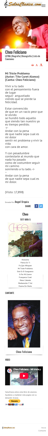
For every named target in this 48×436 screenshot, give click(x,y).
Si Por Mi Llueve (25, 274)
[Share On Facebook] (36, 206)
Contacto (42, 431)
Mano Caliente (25, 280)
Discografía (27, 56)
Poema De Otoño (25, 286)
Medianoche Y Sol (25, 283)
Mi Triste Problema (25, 268)
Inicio (43, 428)
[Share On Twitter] (41, 206)
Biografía (16, 56)
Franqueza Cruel (25, 277)
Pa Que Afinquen (25, 265)
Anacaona (25, 260)
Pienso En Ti (25, 262)
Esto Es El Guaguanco (25, 271)
